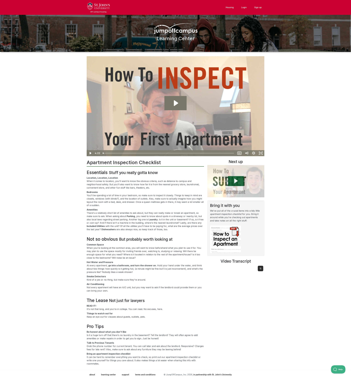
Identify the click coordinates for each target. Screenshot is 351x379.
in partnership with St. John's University (212, 374)
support (125, 374)
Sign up (258, 7)
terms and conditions (145, 374)
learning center (108, 374)
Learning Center (175, 38)
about (92, 374)
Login (244, 7)
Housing (230, 7)
